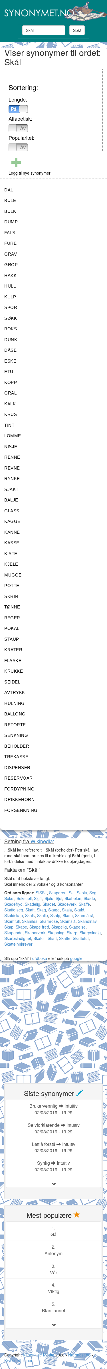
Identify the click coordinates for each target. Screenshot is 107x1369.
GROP (11, 264)
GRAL (10, 393)
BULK (10, 211)
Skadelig (32, 904)
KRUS (10, 414)
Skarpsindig (90, 932)
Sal (71, 892)
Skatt (52, 938)
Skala (67, 910)
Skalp (55, 915)
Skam (67, 915)
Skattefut (81, 938)
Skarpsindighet (17, 938)
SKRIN (11, 596)
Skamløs (29, 921)
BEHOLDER (16, 746)
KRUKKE (13, 671)
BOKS (10, 328)
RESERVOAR (18, 778)
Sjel (59, 898)
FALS (9, 232)
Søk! (77, 30)
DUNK (10, 339)
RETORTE (15, 724)
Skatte (64, 938)
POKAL (11, 628)
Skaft (30, 910)
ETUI (9, 371)
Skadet (49, 904)
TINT (9, 425)
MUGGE (13, 575)
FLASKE (12, 660)
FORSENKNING (21, 810)
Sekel (9, 898)
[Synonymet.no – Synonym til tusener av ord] (53, 11)
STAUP (11, 639)
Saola (82, 892)
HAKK (10, 275)
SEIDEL (12, 682)
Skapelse (77, 927)
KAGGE (12, 521)
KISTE (10, 553)
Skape (21, 927)
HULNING (14, 703)
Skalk (30, 915)
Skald (79, 910)
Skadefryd (13, 904)
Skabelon (72, 898)
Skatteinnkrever (18, 944)
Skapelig (59, 927)
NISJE (10, 446)
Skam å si (84, 915)
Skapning (56, 932)
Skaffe (84, 904)
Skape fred (39, 927)
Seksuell (24, 898)
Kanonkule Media (39, 1355)
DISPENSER (17, 767)
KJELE (11, 564)
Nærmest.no (79, 1355)
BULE (10, 200)
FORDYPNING (19, 788)
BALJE (11, 500)
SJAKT (11, 489)
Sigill (38, 898)
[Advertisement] (53, 1023)
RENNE (12, 457)
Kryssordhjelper (18, 1360)
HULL (10, 286)
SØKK (10, 318)
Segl (93, 892)
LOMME (12, 435)
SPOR (10, 307)
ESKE (10, 361)
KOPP (10, 382)
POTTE (11, 585)
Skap (8, 927)
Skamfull (12, 921)
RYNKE (12, 478)
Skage (54, 910)
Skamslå (68, 921)
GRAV (10, 254)
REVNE (12, 468)
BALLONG (15, 713)
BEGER (12, 617)
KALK (10, 403)
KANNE (12, 532)
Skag (41, 910)
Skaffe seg (13, 910)
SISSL (41, 892)
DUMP (11, 221)
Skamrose (49, 921)
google (76, 958)
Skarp (72, 932)
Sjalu (49, 898)
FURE (10, 243)
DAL (8, 189)
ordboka (39, 958)
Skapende (13, 932)
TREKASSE (16, 756)
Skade (89, 898)
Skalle (42, 915)
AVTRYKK (14, 692)
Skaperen (57, 892)
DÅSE (10, 350)
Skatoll (39, 938)
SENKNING (16, 735)
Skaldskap (13, 915)
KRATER (13, 649)
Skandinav (87, 921)
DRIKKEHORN (19, 799)
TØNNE (12, 606)
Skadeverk (66, 904)
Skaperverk (35, 932)
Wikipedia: (42, 841)
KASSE (11, 542)
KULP (10, 296)
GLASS (11, 510)
